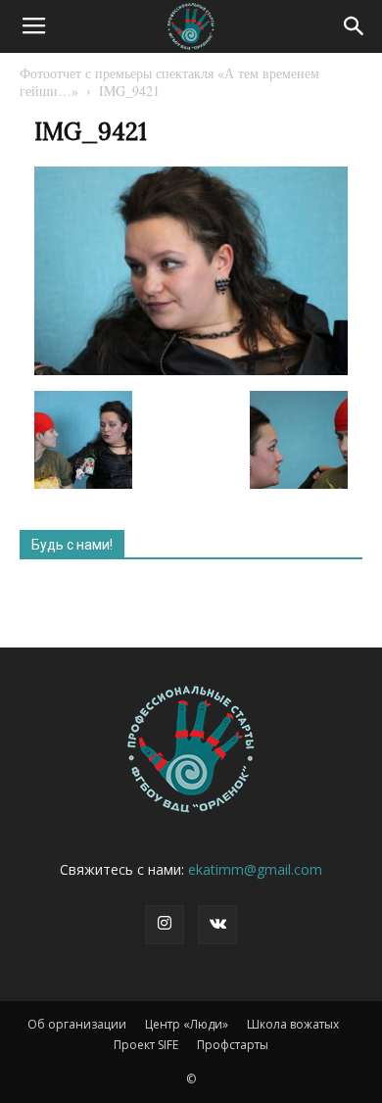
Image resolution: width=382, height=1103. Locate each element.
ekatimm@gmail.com (255, 869)
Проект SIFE (146, 1044)
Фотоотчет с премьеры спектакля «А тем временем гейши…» (169, 82)
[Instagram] (164, 924)
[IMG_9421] (191, 370)
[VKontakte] (217, 924)
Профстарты (232, 1044)
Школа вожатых (293, 1024)
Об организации (76, 1024)
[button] (354, 26)
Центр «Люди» (186, 1024)
